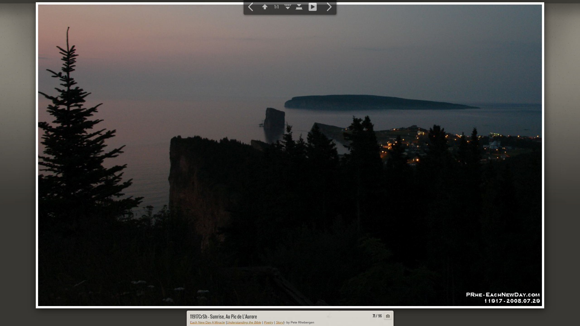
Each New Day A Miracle (207, 322)
